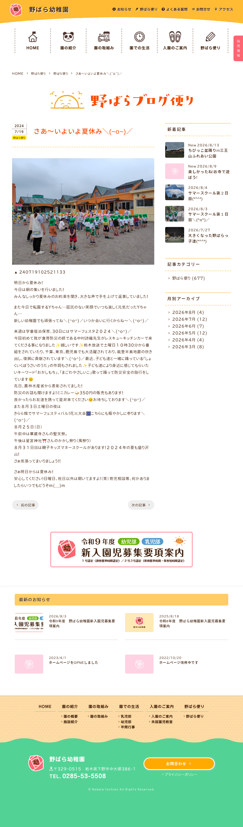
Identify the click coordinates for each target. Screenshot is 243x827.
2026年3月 (184, 346)
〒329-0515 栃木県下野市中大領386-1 (94, 769)
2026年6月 (184, 326)
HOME (32, 48)
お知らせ (124, 9)
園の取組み (104, 48)
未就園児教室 (162, 722)
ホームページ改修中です (178, 662)
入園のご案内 (175, 48)
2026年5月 (184, 333)
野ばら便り (149, 9)
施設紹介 (71, 722)
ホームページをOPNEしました (73, 662)
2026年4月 (184, 339)
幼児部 (126, 722)
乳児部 (126, 716)
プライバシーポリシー (181, 774)
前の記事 (28, 505)
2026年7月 (184, 319)
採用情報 (238, 48)
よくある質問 (177, 9)
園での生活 (140, 48)
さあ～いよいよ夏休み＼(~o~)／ (99, 73)
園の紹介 (68, 48)
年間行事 (128, 727)
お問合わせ (176, 763)
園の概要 (71, 716)
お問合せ (203, 9)
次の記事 (138, 505)
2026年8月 (184, 312)
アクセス (226, 9)
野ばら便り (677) (188, 278)
